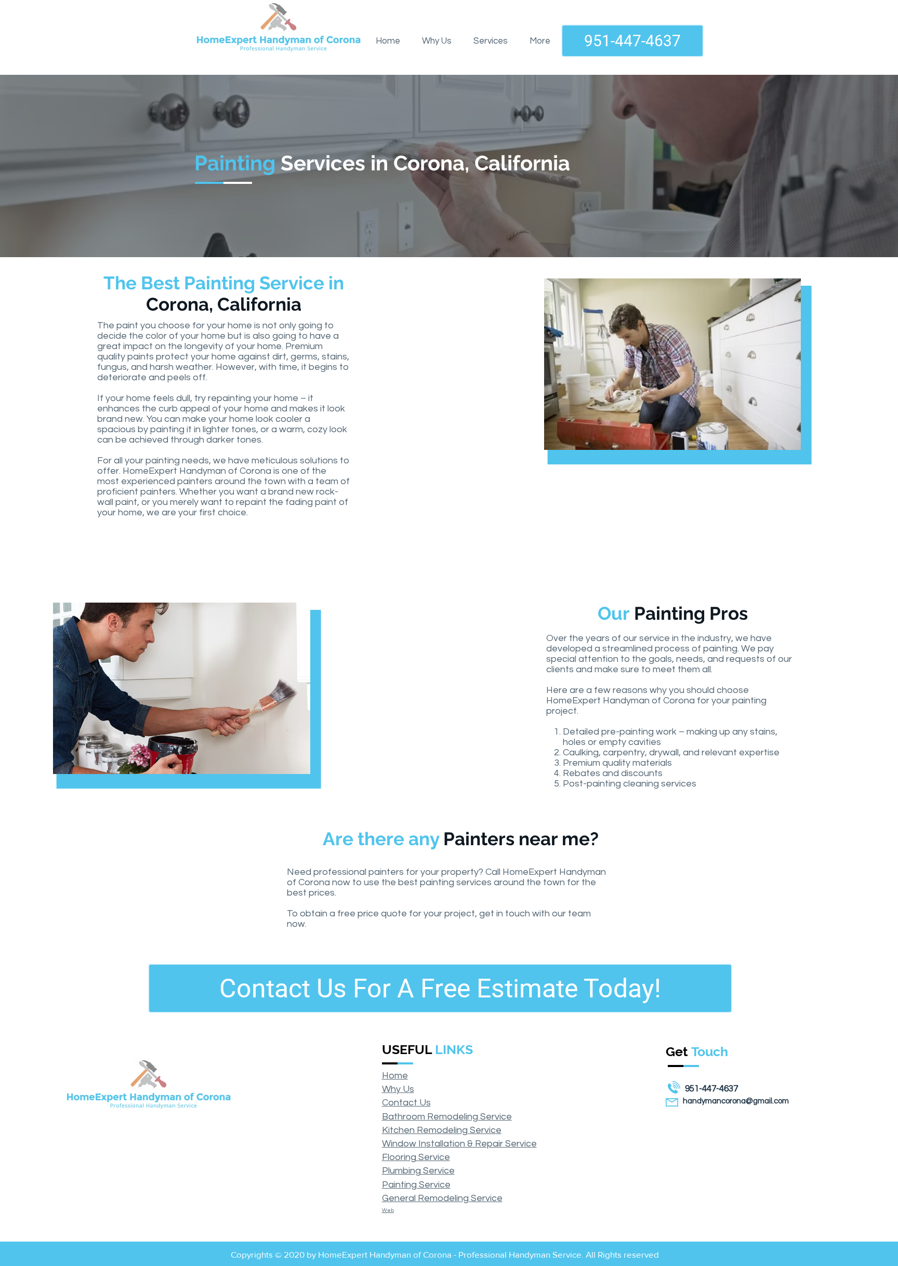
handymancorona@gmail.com (736, 1101)
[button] (491, 41)
